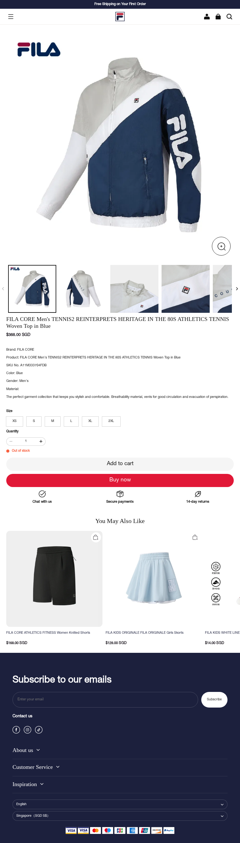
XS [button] (14, 421)
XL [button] (90, 421)
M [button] (52, 421)
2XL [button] (111, 421)
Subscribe (214, 699)
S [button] (34, 421)
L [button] (71, 421)
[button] (10, 16)
